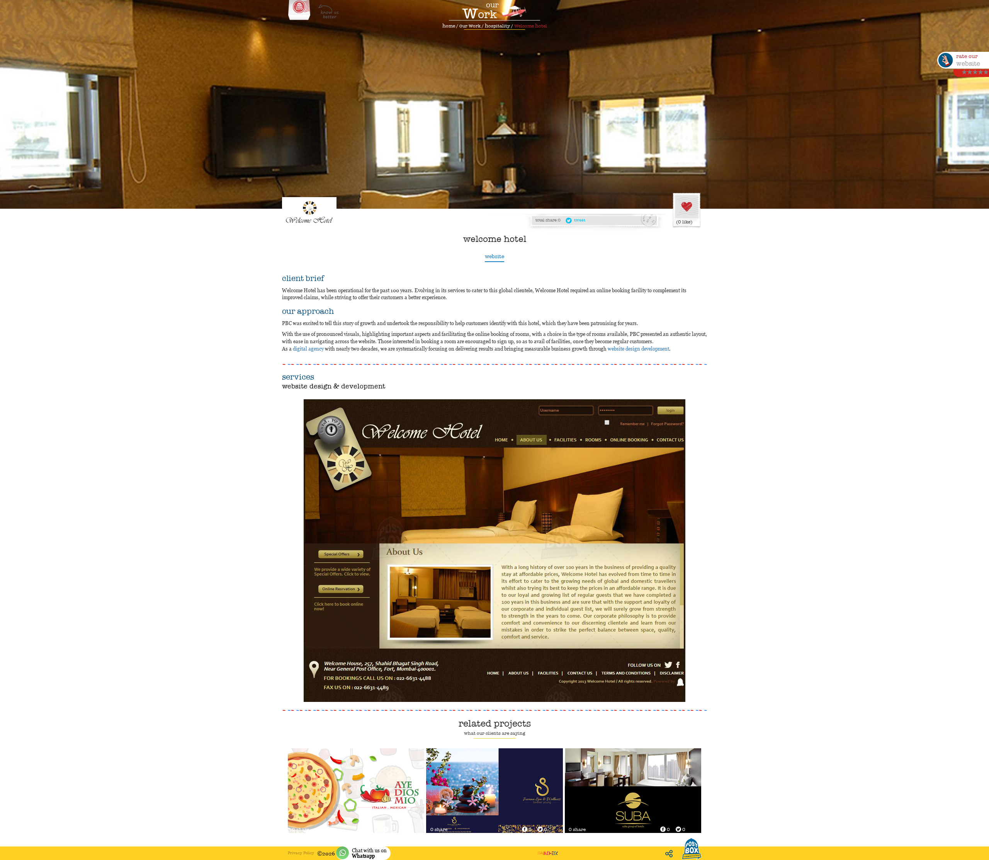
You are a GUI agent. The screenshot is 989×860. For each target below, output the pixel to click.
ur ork (470, 26)
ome (448, 26)
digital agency (308, 348)
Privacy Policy (301, 852)
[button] (299, 550)
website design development (638, 348)
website (494, 256)
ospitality (497, 26)
